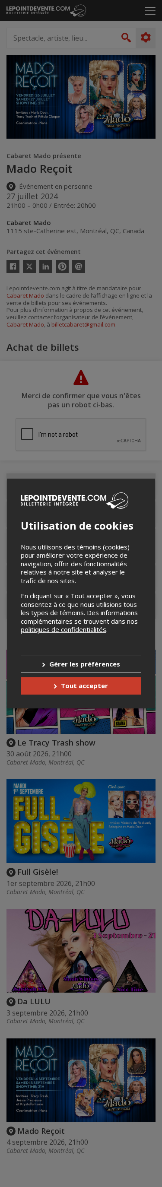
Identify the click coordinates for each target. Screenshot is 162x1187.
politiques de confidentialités (63, 629)
